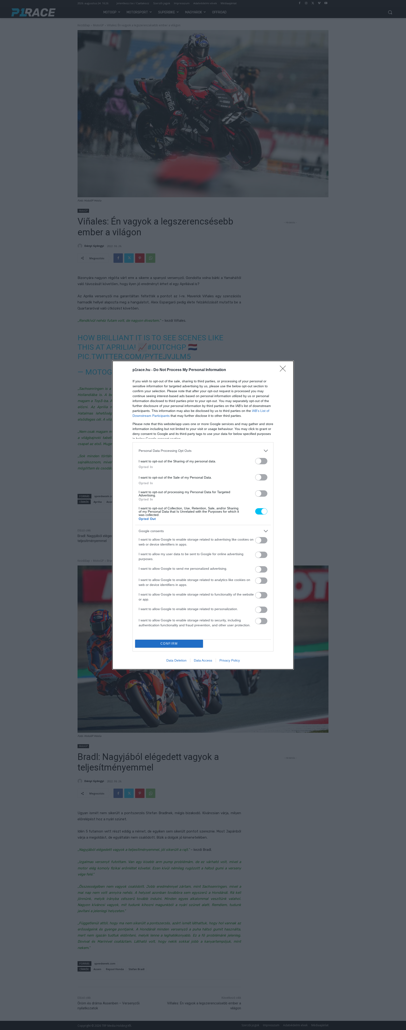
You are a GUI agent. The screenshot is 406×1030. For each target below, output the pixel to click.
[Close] (284, 370)
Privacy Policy (229, 660)
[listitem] (203, 450)
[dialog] (203, 515)
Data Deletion (176, 660)
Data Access (203, 660)
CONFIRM (169, 643)
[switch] (261, 461)
